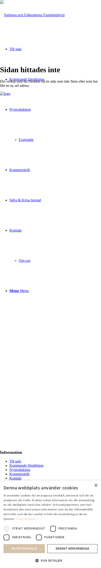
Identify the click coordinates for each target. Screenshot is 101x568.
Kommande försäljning (26, 465)
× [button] (95, 485)
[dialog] (50, 524)
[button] (50, 560)
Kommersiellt (19, 474)
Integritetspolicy (27, 519)
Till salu (15, 461)
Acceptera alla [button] (24, 549)
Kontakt (15, 478)
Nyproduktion (19, 470)
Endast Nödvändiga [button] (72, 549)
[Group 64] (32, 15)
